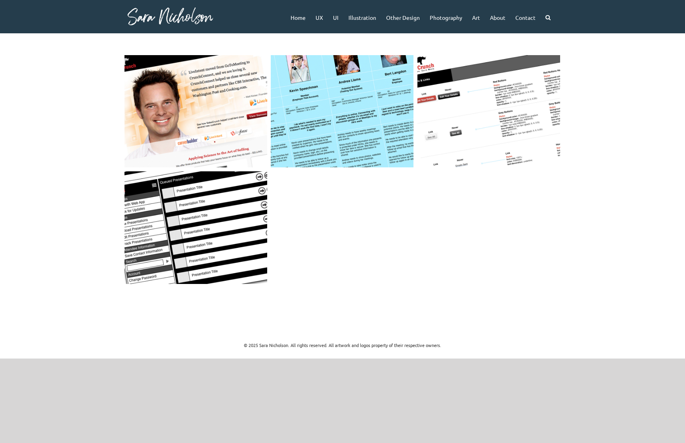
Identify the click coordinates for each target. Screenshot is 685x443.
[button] (548, 16)
